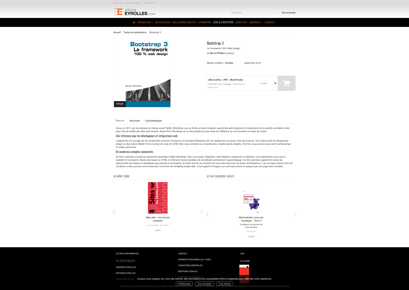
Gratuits (241, 22)
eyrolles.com (118, 2)
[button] (142, 73)
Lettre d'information (127, 253)
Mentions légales (187, 271)
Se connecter (289, 12)
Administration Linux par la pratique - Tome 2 (251, 219)
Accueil (117, 32)
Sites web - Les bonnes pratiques (158, 219)
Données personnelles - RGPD (194, 259)
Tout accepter (205, 283)
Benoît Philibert (217, 53)
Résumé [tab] (120, 120)
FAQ (242, 253)
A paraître (204, 22)
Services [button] (255, 22)
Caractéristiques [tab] (153, 120)
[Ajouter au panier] (286, 83)
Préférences (184, 283)
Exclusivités (223, 22)
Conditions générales (190, 265)
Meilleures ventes (184, 22)
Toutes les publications (135, 32)
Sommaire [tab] (135, 120)
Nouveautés (162, 22)
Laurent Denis (153, 225)
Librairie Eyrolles (126, 267)
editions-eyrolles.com (134, 2)
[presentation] (114, 211)
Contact (270, 22)
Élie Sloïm (164, 225)
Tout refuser (225, 283)
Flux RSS (245, 261)
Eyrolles (229, 62)
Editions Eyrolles (125, 273)
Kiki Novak (251, 231)
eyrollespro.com (150, 2)
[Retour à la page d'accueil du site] (134, 11)
